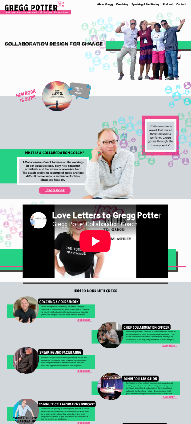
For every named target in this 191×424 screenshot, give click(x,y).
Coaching (122, 4)
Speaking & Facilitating (145, 4)
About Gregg (105, 4)
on (78, 90)
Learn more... (84, 320)
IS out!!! (27, 99)
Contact (180, 4)
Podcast (167, 4)
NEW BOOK (26, 93)
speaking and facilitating (60, 352)
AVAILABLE (79, 87)
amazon (78, 92)
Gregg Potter (31, 7)
